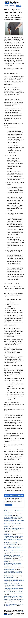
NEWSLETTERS (12, 5)
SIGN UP (19, 5)
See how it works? (20, 611)
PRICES (6, 5)
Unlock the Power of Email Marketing (14, 495)
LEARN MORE (8, 505)
